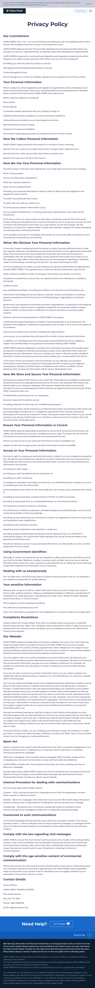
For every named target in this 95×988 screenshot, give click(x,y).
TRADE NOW (80, 11)
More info (43, 5)
